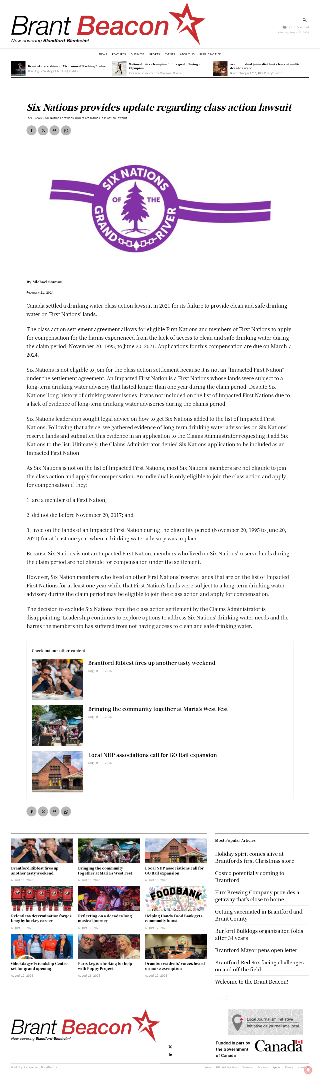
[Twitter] (43, 130)
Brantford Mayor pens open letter (256, 950)
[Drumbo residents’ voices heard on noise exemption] (176, 946)
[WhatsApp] (66, 130)
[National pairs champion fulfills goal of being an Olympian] (119, 68)
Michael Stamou (47, 281)
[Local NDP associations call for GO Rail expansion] (57, 771)
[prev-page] (218, 996)
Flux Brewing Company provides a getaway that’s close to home (257, 896)
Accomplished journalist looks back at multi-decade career (264, 66)
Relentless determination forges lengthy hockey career (41, 918)
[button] (304, 19)
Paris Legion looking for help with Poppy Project (105, 966)
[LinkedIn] (170, 1055)
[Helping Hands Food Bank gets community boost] (176, 898)
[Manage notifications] (308, 1070)
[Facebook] (31, 130)
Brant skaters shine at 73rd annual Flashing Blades (67, 66)
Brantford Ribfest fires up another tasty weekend (152, 662)
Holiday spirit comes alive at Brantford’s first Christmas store (254, 857)
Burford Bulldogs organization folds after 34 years (259, 934)
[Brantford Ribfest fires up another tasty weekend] (57, 679)
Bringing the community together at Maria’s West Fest (158, 708)
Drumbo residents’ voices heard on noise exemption (175, 966)
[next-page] (226, 996)
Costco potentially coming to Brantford (249, 876)
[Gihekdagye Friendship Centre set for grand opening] (42, 946)
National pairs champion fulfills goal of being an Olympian (165, 66)
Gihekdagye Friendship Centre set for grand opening (39, 966)
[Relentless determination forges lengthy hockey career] (42, 898)
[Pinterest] (55, 130)
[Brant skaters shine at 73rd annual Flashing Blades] (18, 68)
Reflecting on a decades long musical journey (105, 918)
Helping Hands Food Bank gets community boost (173, 918)
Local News (34, 118)
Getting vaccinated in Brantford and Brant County (258, 915)
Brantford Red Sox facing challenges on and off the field (259, 966)
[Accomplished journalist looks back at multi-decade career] (220, 68)
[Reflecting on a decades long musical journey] (109, 898)
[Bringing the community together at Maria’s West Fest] (57, 725)
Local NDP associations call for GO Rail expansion (152, 754)
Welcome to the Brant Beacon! (251, 981)
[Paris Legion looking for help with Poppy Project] (109, 946)
